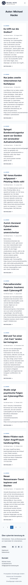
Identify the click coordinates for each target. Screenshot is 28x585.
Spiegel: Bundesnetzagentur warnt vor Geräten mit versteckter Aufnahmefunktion (14, 135)
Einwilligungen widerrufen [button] (14, 581)
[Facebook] (13, 547)
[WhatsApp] (21, 547)
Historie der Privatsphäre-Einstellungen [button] (14, 577)
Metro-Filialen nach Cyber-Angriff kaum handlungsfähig (14, 439)
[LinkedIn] (18, 547)
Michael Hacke (9, 35)
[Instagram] (15, 547)
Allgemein (6, 25)
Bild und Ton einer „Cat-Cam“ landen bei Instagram (13, 339)
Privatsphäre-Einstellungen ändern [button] (14, 573)
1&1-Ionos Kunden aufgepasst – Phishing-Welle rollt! (14, 178)
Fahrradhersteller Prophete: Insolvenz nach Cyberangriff (14, 287)
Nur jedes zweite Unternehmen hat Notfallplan (12, 80)
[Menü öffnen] (24, 3)
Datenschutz (5, 552)
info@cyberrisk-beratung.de (10, 565)
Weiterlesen (8, 66)
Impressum (5, 550)
